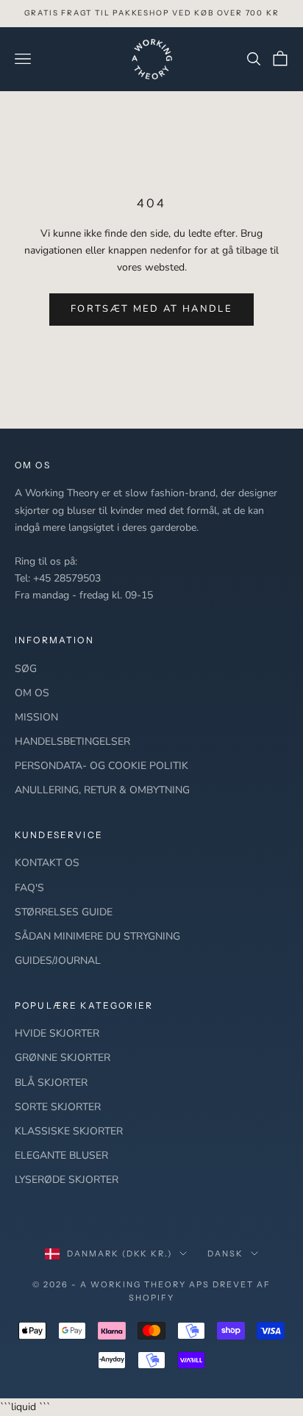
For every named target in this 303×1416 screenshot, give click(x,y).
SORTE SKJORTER (58, 1107)
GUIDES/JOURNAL (58, 961)
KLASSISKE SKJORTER (69, 1131)
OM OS (32, 693)
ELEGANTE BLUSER (61, 1155)
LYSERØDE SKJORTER (66, 1180)
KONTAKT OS (47, 863)
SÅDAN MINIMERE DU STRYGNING (97, 936)
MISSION (36, 717)
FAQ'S (29, 888)
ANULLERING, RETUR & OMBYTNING (102, 790)
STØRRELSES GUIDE (64, 912)
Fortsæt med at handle (151, 308)
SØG (26, 669)
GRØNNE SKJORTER (62, 1058)
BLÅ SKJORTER (51, 1083)
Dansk (225, 1253)
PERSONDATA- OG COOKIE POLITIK (101, 766)
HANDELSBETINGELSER (72, 741)
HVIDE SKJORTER (57, 1033)
